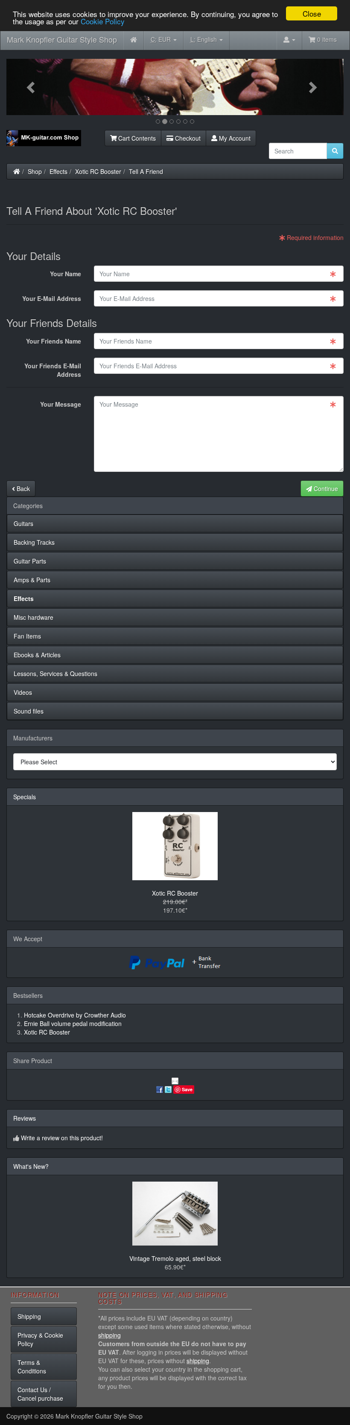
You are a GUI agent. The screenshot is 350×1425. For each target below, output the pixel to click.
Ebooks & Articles (37, 654)
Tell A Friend (146, 171)
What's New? (31, 1166)
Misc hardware (33, 617)
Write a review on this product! (62, 1137)
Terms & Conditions (32, 1366)
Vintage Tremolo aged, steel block (175, 1258)
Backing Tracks (34, 542)
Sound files (29, 711)
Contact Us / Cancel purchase (40, 1393)
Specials (24, 796)
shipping (109, 1335)
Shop (35, 171)
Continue (325, 488)
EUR (161, 39)
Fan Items (27, 636)
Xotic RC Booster (98, 171)
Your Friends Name (53, 341)
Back (22, 488)
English (204, 39)
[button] (31, 87)
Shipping (29, 1316)
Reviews (24, 1118)
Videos (23, 692)
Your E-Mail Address (51, 298)
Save (187, 1089)
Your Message (60, 404)
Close (312, 13)
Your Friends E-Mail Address (52, 370)
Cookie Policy (103, 21)
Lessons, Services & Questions (55, 673)
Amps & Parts (32, 579)
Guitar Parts (30, 561)
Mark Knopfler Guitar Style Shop (62, 39)
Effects (58, 171)
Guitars (23, 523)
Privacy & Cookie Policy (40, 1339)
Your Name (65, 273)
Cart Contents (136, 138)
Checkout (187, 138)
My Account (234, 138)
